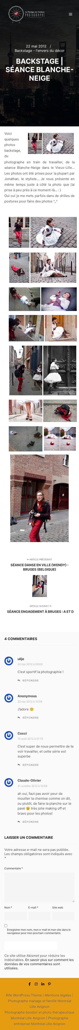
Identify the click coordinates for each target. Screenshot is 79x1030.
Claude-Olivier (29, 780)
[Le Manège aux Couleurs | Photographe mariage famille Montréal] (26, 14)
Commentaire (13, 868)
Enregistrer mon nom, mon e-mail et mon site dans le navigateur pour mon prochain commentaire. (39, 931)
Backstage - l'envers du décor (40, 50)
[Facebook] (29, 984)
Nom (8, 907)
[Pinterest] (49, 984)
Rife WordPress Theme (24, 995)
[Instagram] (36, 984)
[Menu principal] (71, 14)
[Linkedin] (43, 984)
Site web (57, 907)
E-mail (33, 907)
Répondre (31, 680)
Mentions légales (58, 995)
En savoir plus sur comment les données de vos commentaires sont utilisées (39, 964)
